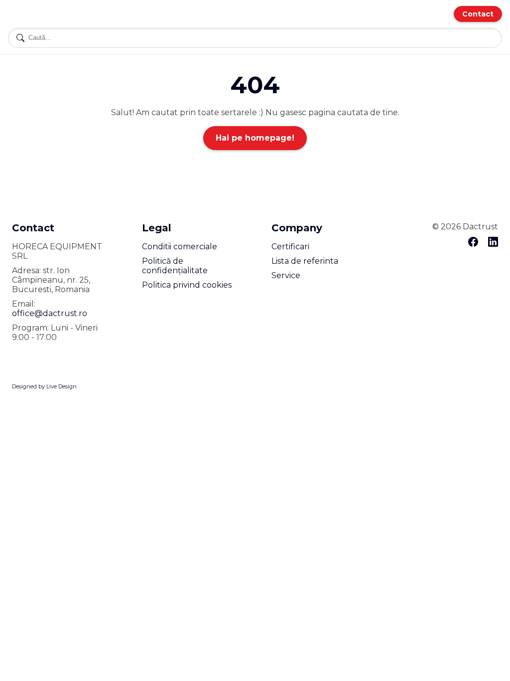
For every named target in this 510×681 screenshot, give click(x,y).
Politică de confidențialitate (175, 265)
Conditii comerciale (179, 246)
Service (285, 275)
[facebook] (473, 242)
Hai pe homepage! (255, 138)
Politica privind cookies (187, 285)
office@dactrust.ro (49, 313)
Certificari (290, 246)
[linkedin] (493, 242)
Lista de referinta (304, 261)
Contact (478, 13)
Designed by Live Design (44, 386)
